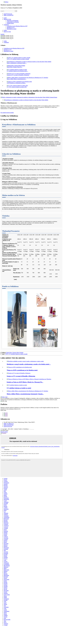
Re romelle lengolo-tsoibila (7, 112)
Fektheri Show (10, 23)
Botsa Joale (3, 410)
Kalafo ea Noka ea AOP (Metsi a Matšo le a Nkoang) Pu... (25, 382)
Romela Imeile (4, 431)
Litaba (5, 30)
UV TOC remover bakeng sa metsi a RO (17, 87)
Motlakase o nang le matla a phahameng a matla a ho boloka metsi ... (29, 364)
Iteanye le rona (7, 31)
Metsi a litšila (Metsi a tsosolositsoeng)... (16, 79)
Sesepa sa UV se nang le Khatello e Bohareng (18, 75)
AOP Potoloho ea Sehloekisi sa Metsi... (16, 83)
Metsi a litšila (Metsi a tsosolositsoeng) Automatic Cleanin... (25, 394)
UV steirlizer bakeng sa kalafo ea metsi (19, 388)
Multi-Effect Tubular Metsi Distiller (14, 352)
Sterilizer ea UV (11, 27)
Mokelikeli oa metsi (11, 28)
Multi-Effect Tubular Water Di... (14, 67)
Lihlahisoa (6, 24)
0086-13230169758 (8, 15)
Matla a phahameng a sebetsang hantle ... (17, 63)
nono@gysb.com (8, 426)
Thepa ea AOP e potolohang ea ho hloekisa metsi (22, 370)
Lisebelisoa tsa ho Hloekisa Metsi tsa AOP (17, 26)
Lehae (5, 17)
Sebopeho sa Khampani (12, 20)
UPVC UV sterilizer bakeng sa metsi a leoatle (18, 59)
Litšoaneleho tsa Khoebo (13, 22)
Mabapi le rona (7, 19)
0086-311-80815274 (9, 423)
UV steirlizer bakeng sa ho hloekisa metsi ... (17, 71)
